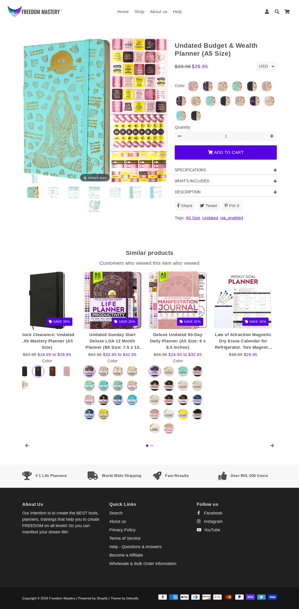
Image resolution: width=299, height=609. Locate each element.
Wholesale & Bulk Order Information (142, 563)
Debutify (132, 598)
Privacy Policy (122, 530)
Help (177, 11)
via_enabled (231, 218)
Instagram (213, 521)
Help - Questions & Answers (135, 546)
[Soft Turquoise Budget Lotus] (33, 192)
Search (116, 513)
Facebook (212, 513)
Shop (139, 11)
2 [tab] (152, 445)
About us (158, 11)
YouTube (211, 530)
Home (123, 11)
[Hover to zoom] (95, 110)
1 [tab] (147, 445)
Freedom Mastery (62, 598)
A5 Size (193, 218)
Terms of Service (125, 538)
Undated (210, 218)
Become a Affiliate (126, 555)
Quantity (182, 127)
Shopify (102, 598)
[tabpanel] (51, 346)
